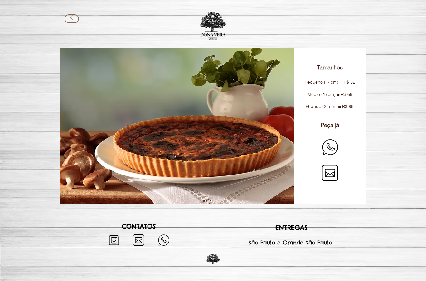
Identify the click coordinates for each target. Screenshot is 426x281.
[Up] (72, 18)
